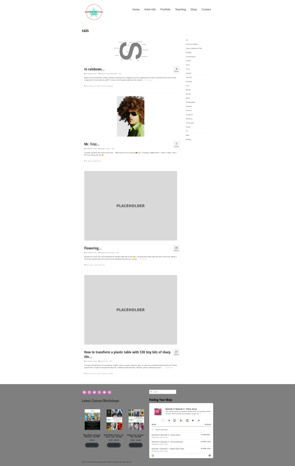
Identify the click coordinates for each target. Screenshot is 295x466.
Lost (187, 86)
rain (95, 86)
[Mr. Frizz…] (131, 116)
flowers (87, 265)
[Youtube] (104, 392)
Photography (190, 102)
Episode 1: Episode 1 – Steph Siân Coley (168, 449)
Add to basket (92, 445)
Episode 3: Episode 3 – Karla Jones (166, 435)
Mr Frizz (97, 161)
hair (93, 161)
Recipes (189, 106)
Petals (100, 265)
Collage (188, 52)
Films (188, 65)
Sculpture (189, 114)
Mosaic (188, 94)
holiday (96, 265)
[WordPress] (109, 392)
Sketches (189, 119)
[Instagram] (89, 392)
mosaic (103, 373)
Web (187, 135)
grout (94, 373)
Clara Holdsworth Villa (194, 48)
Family (108, 148)
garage (89, 161)
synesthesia (110, 86)
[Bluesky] (94, 392)
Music (115, 73)
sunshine (110, 373)
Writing (188, 139)
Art (107, 361)
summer (104, 86)
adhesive (88, 373)
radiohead (91, 86)
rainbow (99, 86)
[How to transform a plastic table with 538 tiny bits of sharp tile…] (130, 310)
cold (87, 86)
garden (92, 265)
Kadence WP (102, 462)
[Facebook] (84, 392)
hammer (99, 373)
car (86, 161)
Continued (148, 80)
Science (189, 110)
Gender (188, 73)
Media (111, 73)
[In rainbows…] (131, 51)
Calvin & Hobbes (192, 44)
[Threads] (99, 392)
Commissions (191, 57)
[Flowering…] (130, 205)
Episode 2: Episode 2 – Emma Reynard (167, 442)
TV (187, 131)
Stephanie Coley (91, 73)
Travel (188, 127)
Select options (114, 445)
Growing (112, 252)
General (189, 77)
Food (107, 73)
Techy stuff (190, 123)
